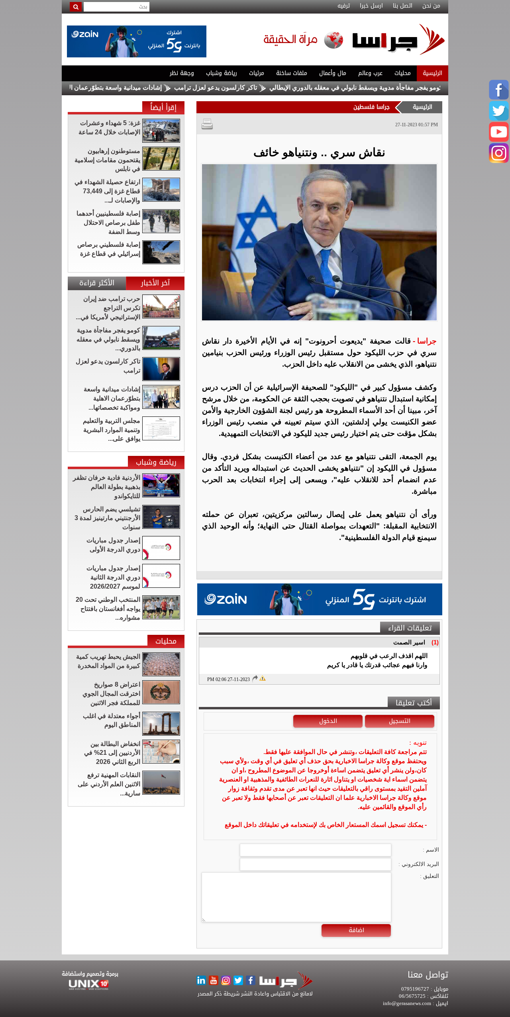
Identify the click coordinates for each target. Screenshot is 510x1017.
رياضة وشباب (221, 73)
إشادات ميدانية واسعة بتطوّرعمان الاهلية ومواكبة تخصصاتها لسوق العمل (96, 87)
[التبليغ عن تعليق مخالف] (262, 677)
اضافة (356, 930)
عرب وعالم (370, 73)
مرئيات (256, 73)
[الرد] (254, 678)
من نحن (431, 6)
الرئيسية (432, 73)
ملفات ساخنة (291, 73)
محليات (402, 73)
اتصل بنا (402, 6)
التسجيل (399, 720)
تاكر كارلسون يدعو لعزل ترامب (244, 87)
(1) (435, 642)
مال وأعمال (332, 73)
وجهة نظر (182, 73)
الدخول (328, 720)
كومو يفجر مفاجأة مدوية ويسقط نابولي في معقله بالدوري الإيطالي (384, 87)
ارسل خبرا (371, 6)
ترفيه (343, 6)
